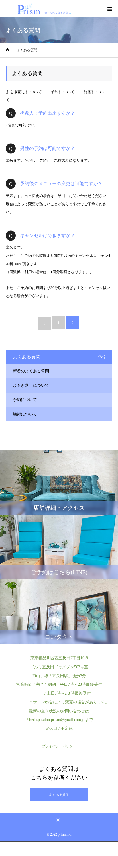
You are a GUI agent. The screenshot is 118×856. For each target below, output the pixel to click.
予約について (63, 91)
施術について (25, 414)
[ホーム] (7, 50)
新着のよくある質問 (31, 371)
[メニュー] (109, 8)
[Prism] (43, 8)
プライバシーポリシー (59, 746)
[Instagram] (58, 820)
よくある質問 (59, 795)
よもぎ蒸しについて (24, 91)
